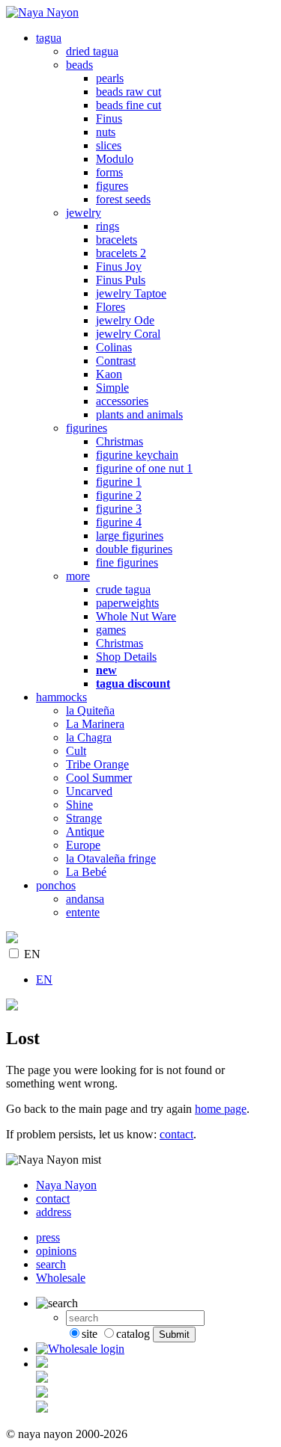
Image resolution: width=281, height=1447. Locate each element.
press (48, 1237)
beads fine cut (128, 105)
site (89, 1333)
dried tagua (92, 51)
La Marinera (95, 724)
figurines (86, 428)
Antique (85, 831)
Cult (76, 750)
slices (108, 145)
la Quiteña (90, 710)
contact (176, 1134)
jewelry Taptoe (131, 293)
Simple (112, 387)
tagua (48, 37)
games (111, 629)
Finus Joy (119, 266)
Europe (83, 845)
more (78, 576)
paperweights (127, 602)
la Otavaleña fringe (111, 858)
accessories (122, 401)
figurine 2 (119, 495)
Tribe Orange (97, 764)
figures (112, 185)
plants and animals (139, 414)
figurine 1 (119, 481)
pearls (110, 78)
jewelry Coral (128, 333)
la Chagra (89, 737)
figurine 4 (119, 522)
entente (83, 912)
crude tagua (123, 589)
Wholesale (60, 1277)
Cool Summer (99, 777)
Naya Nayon (66, 1185)
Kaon (109, 374)
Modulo (114, 158)
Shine (79, 804)
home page (221, 1108)
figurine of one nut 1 (144, 468)
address (53, 1212)
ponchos (56, 885)
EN (32, 954)
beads (79, 64)
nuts (105, 132)
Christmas (119, 441)
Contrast (116, 360)
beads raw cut (128, 91)
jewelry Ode (125, 320)
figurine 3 (119, 508)
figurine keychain (137, 454)
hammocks (61, 697)
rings (107, 226)
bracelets (116, 239)
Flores (110, 306)
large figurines (129, 535)
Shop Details (126, 656)
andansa (85, 898)
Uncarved (89, 791)
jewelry (83, 212)
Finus (109, 118)
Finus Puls (120, 280)
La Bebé (86, 872)
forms (109, 172)
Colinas (114, 347)
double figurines (134, 549)
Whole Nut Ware (136, 616)
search (51, 1264)
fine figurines (127, 562)
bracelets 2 (121, 253)
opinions (56, 1250)
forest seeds (123, 199)
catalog (133, 1333)
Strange (84, 818)
